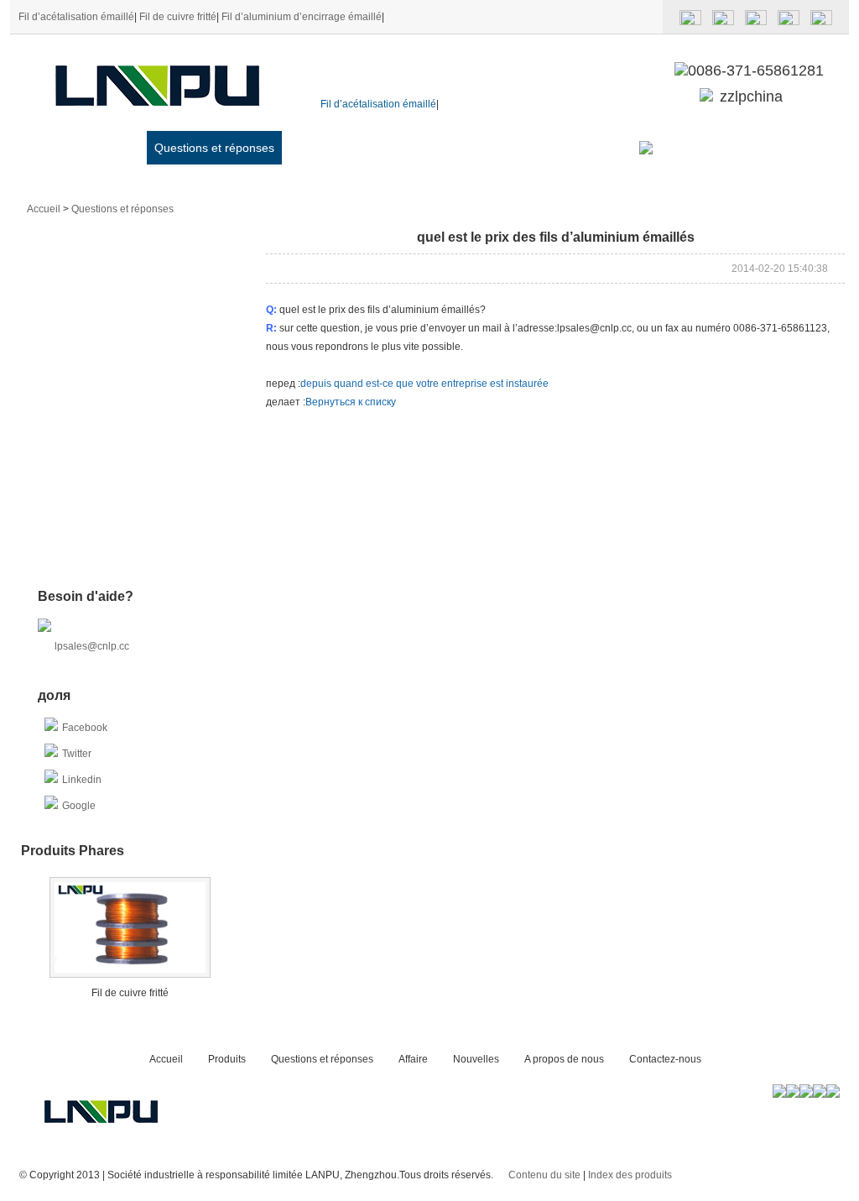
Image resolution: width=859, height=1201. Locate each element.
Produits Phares (72, 850)
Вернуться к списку (350, 402)
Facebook (84, 728)
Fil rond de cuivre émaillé (95, 396)
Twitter (76, 754)
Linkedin (82, 780)
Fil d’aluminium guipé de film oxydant (103, 521)
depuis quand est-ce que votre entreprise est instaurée (424, 383)
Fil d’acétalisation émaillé (76, 17)
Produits (117, 147)
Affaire (306, 147)
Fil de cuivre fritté (177, 17)
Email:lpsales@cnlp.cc (726, 147)
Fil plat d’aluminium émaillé (100, 275)
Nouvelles (365, 147)
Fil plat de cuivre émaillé (93, 305)
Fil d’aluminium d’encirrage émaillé (301, 17)
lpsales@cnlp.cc (92, 646)
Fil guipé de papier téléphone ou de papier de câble (119, 370)
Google (79, 806)
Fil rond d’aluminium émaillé (102, 245)
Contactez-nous (556, 147)
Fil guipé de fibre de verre (96, 336)
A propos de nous (452, 147)
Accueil (62, 147)
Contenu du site (544, 1175)
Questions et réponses (214, 147)
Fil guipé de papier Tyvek (95, 547)
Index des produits (630, 1175)
